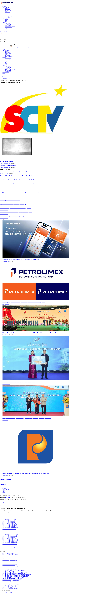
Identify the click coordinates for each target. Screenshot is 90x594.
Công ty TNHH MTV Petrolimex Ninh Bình (9, 532)
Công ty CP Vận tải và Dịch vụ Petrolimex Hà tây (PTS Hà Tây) (13, 577)
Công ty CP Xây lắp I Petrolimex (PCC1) (9, 582)
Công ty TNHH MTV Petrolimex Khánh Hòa (10, 527)
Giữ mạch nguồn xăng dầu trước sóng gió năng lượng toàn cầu (14, 171)
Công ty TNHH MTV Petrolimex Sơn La (9, 538)
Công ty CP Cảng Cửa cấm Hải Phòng (8, 571)
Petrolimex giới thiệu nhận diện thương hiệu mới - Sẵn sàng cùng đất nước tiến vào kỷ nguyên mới (23, 302)
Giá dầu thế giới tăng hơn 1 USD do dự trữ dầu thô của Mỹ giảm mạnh (15, 208)
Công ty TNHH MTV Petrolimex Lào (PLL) (9, 553)
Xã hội (6, 20)
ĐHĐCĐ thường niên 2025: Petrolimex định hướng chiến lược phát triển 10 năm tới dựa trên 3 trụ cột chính (25, 473)
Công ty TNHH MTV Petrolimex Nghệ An (9, 531)
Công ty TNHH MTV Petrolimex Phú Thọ (9, 533)
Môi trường (6, 19)
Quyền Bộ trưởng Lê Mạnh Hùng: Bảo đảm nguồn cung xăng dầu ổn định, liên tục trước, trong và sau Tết (23, 183)
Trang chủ (4, 74)
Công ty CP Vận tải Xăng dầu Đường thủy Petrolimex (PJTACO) (13, 567)
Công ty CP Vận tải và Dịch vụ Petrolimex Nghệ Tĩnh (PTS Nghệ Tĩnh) (14, 572)
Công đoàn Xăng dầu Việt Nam (7, 592)
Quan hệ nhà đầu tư (8, 14)
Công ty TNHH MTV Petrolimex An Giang (9, 516)
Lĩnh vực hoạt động (5, 7)
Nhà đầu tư (4, 57)
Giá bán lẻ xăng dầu (3, 31)
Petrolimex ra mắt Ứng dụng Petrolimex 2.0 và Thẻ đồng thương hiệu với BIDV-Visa (20, 259)
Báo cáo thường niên (8, 15)
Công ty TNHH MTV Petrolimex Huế (8, 522)
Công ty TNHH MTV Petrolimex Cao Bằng (9, 518)
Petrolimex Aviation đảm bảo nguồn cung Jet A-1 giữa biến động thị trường (16, 175)
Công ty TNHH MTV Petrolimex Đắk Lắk (9, 544)
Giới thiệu (4, 6)
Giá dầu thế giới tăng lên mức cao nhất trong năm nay (12, 216)
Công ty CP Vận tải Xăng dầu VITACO (9, 569)
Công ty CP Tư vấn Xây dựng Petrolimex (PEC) (10, 580)
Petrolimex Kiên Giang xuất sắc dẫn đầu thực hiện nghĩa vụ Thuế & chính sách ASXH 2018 (20, 196)
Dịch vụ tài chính (7, 12)
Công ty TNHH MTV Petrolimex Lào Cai (9, 529)
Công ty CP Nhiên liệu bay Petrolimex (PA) (9, 560)
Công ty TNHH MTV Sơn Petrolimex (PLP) (9, 586)
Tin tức (3, 22)
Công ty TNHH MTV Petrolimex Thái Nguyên (10, 540)
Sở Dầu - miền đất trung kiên (6, 161)
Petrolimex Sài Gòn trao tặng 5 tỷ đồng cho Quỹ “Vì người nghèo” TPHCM (18, 382)
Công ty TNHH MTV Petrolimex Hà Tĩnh (9, 524)
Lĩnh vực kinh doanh (9, 47)
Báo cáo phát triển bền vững (9, 16)
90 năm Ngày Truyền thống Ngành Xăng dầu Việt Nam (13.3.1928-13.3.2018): (13, 80)
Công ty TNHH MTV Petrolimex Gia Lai (9, 521)
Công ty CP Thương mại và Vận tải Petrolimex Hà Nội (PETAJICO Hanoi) (15, 576)
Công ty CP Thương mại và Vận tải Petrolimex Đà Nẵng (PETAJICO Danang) (15, 575)
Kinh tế (6, 21)
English (3, 503)
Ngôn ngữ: (2, 501)
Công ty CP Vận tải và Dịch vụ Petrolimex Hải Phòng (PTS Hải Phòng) (14, 570)
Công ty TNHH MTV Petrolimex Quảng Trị (9, 536)
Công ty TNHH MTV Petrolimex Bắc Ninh (9, 517)
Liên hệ (3, 29)
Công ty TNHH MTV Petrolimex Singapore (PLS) (10, 554)
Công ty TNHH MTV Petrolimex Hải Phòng (9, 526)
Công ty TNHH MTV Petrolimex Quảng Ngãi (10, 534)
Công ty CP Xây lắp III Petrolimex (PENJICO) (10, 583)
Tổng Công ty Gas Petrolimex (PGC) (8, 565)
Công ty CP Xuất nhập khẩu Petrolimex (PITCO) (10, 584)
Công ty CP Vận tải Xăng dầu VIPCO (8, 568)
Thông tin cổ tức (7, 17)
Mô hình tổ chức (3, 47)
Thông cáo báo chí (8, 23)
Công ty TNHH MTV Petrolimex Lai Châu (9, 528)
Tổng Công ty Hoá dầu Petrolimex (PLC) (9, 564)
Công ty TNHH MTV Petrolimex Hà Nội (9, 523)
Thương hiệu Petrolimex (34, 47)
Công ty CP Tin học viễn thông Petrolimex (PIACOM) (11, 579)
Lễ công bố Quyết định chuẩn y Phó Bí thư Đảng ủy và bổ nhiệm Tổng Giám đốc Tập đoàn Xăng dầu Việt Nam (26, 418)
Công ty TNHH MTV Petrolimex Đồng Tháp (10, 547)
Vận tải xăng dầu (7, 9)
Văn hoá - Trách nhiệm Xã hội (10, 26)
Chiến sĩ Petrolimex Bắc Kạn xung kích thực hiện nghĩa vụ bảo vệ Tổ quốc (16, 212)
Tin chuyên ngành (8, 25)
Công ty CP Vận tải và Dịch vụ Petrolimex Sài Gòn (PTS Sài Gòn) (13, 573)
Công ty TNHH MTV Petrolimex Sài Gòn (9, 537)
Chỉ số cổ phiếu (15, 47)
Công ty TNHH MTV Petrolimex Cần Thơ (9, 520)
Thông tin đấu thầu (8, 71)
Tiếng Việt (4, 502)
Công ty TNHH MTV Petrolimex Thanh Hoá (10, 539)
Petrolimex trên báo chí (8, 27)
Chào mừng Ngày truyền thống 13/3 (8, 165)
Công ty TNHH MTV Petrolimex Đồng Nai (9, 546)
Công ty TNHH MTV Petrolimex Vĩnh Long (9, 543)
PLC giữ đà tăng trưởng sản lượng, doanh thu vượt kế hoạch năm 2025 (15, 187)
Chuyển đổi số (27, 47)
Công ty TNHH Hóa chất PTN (7, 587)
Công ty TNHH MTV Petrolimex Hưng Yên (9, 525)
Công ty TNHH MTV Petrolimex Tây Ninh (9, 542)
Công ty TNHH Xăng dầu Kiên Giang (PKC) (10, 588)
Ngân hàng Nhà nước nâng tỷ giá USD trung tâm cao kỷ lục (13, 204)
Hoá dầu (6, 11)
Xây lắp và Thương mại (8, 56)
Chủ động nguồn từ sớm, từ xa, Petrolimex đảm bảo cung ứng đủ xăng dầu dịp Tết (18, 179)
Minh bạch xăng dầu (8, 24)
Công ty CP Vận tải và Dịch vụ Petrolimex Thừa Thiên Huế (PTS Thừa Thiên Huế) (16, 574)
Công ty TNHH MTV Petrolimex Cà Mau (9, 519)
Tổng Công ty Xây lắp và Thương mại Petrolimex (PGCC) (12, 578)
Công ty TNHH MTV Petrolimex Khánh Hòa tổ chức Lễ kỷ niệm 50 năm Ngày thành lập (19, 192)
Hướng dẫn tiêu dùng (21, 47)
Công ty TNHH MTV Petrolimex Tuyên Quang (10, 541)
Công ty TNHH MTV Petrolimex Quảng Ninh (10, 535)
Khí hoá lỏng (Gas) (8, 10)
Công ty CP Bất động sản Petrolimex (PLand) (10, 585)
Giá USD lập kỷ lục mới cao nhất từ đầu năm (10, 200)
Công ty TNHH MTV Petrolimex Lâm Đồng (9, 530)
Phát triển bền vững (5, 18)
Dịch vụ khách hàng (5, 72)
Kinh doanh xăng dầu (8, 8)
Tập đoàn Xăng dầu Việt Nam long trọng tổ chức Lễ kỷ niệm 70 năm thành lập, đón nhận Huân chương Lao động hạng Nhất (29, 332)
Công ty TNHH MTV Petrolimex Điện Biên (9, 545)
